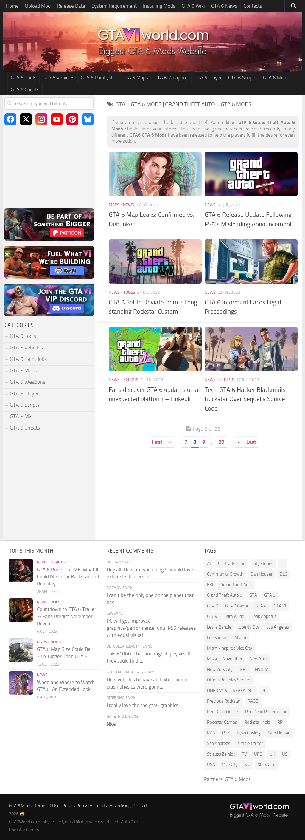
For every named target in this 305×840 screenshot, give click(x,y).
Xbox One (267, 764)
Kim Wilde (235, 616)
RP (280, 722)
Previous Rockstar (223, 701)
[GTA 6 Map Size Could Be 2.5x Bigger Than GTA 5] (21, 650)
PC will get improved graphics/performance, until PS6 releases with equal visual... (151, 628)
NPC (244, 669)
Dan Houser (261, 574)
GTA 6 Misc (275, 78)
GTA (253, 595)
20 (221, 442)
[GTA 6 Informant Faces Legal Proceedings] (251, 261)
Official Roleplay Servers (229, 680)
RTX (226, 733)
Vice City (230, 764)
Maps (114, 205)
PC (264, 690)
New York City (220, 669)
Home (12, 6)
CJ (282, 563)
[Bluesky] (88, 119)
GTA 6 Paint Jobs (98, 78)
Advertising (120, 805)
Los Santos (217, 637)
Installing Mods (159, 6)
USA (211, 764)
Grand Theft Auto (236, 584)
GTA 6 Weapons (171, 78)
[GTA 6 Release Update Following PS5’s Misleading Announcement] (251, 174)
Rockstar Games (222, 722)
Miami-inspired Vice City (229, 648)
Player (57, 602)
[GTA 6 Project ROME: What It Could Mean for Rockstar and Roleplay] (21, 570)
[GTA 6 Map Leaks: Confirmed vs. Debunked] (155, 174)
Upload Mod (38, 6)
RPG (211, 733)
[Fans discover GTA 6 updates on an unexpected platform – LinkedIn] (155, 349)
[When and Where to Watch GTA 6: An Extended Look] (21, 683)
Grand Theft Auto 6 (224, 595)
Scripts (131, 379)
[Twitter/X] (26, 119)
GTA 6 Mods (238, 779)
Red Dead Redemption (266, 711)
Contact (140, 805)
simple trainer (250, 743)
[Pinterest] (72, 119)
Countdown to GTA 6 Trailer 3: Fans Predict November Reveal (66, 616)
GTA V (261, 606)
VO (247, 764)
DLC (283, 574)
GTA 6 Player (208, 78)
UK (272, 754)
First (157, 442)
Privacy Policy (74, 805)
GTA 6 (212, 606)
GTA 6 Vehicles (58, 78)
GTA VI (280, 606)
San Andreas (218, 743)
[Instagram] (41, 119)
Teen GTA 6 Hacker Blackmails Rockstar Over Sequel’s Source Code (245, 399)
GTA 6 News (224, 6)
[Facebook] (10, 119)
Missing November (224, 658)
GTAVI (213, 616)
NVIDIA (262, 669)
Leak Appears (263, 616)
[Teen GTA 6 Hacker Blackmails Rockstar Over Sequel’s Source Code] (251, 349)
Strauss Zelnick (221, 754)
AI (209, 563)
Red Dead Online (222, 711)
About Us (98, 805)
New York (258, 658)
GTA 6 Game (236, 606)
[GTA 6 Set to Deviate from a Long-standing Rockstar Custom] (155, 261)
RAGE (253, 701)
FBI (210, 584)
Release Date (71, 6)
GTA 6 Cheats (25, 89)
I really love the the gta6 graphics (142, 705)
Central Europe (231, 563)
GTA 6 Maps (135, 78)
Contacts (253, 6)
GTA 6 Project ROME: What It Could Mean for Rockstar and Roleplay (68, 577)
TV (244, 754)
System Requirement (114, 6)
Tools (129, 292)
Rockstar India (257, 722)
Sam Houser (279, 733)
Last (251, 442)
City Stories (263, 563)
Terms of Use (47, 805)
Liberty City (249, 627)
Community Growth (225, 574)
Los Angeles (277, 627)
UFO (258, 754)
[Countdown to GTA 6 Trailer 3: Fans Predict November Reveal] (21, 610)
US (284, 754)
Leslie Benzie (219, 627)
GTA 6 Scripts (242, 78)
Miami (240, 637)
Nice (111, 724)
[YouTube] (57, 119)
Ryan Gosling (249, 733)
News (128, 205)
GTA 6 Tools (23, 78)
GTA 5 (269, 595)
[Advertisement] (203, 492)
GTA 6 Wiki (193, 6)
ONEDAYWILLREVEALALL (230, 690)
